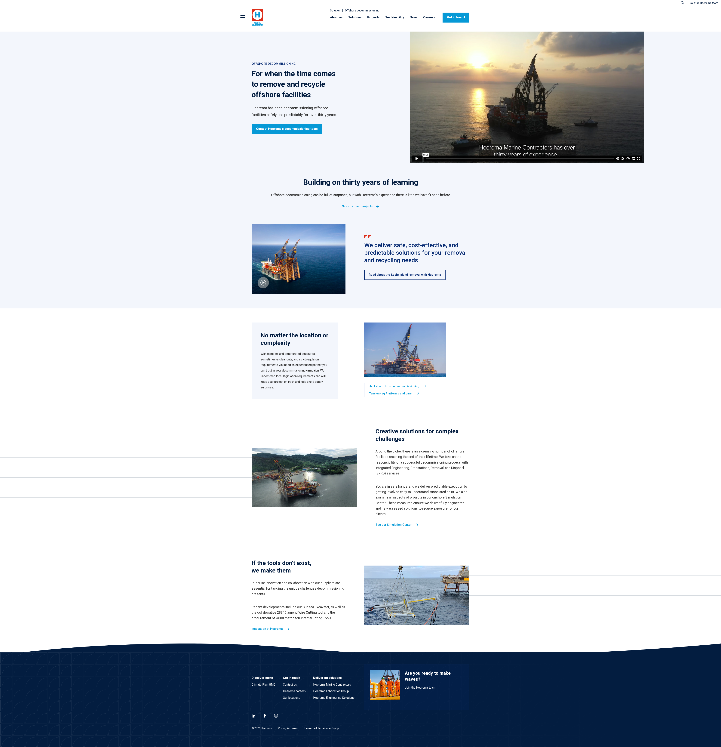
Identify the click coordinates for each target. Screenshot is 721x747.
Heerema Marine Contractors (332, 684)
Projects (373, 17)
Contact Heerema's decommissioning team (287, 129)
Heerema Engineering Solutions (333, 697)
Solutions (355, 17)
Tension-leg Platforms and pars (390, 393)
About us (336, 17)
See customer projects (357, 206)
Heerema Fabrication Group (331, 691)
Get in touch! (456, 17)
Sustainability (394, 17)
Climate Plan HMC (263, 684)
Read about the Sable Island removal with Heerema (405, 274)
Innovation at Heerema (267, 629)
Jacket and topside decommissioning (394, 386)
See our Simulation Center (394, 524)
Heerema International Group (322, 728)
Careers (429, 17)
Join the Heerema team (703, 3)
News (414, 17)
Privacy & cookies (288, 728)
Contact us (290, 684)
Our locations (291, 697)
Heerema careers (294, 691)
